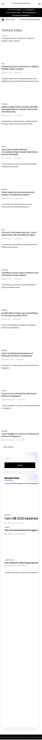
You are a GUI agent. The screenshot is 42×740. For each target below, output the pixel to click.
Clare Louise (20, 523)
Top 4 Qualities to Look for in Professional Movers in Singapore (20, 435)
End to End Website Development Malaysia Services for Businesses (17, 354)
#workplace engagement (21, 15)
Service (4, 147)
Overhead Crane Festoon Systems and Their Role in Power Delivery (20, 274)
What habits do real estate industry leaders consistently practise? (18, 193)
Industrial (5, 270)
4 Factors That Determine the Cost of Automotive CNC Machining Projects (19, 233)
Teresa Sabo (18, 73)
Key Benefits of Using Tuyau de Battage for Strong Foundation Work (20, 314)
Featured (4, 104)
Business (4, 189)
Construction (9, 560)
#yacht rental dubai (13, 12)
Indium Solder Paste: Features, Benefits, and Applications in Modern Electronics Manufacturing (20, 109)
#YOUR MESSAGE (29, 9)
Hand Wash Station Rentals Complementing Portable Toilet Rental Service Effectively (20, 152)
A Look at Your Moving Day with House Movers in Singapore (19, 394)
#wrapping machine (29, 12)
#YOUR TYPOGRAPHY (14, 9)
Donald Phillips (21, 534)
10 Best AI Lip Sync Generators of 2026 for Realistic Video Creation (20, 67)
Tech (3, 64)
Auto (3, 230)
